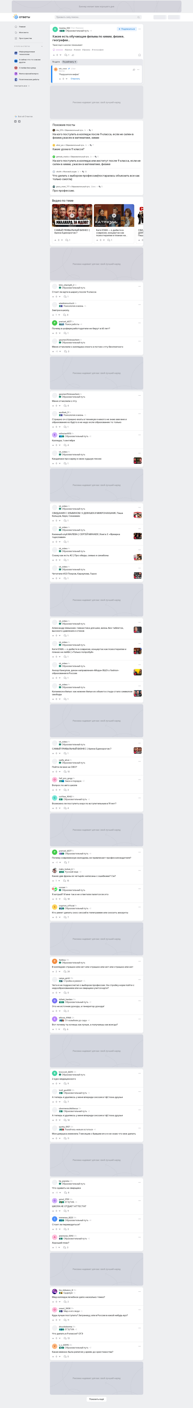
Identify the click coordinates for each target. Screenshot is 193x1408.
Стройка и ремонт (73, 981)
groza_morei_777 (62, 187)
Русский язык (71, 872)
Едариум (68, 1293)
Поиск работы (72, 324)
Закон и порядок (73, 781)
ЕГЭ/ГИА (69, 1202)
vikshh (58, 172)
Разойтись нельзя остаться (79, 1129)
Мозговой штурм (70, 172)
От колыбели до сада (76, 1020)
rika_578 (59, 130)
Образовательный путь (77, 31)
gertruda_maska (62, 157)
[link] (72, 224)
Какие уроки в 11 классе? (68, 149)
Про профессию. (64, 190)
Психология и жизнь (73, 306)
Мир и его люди (72, 1311)
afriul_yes (60, 145)
